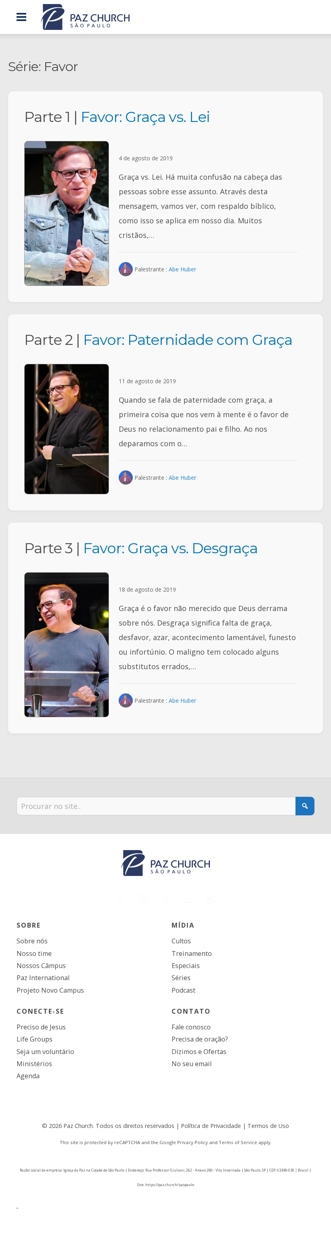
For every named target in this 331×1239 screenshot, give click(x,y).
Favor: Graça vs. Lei (145, 117)
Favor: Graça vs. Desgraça (170, 548)
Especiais (186, 965)
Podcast (183, 990)
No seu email (192, 1063)
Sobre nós (32, 941)
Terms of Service (238, 1142)
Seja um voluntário (45, 1051)
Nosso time (34, 953)
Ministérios (34, 1063)
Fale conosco (191, 1027)
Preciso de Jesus (41, 1027)
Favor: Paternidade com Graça (187, 340)
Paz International (43, 977)
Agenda (28, 1075)
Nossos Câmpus (41, 965)
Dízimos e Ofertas (199, 1051)
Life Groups (34, 1039)
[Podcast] (210, 898)
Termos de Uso (268, 1126)
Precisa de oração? (200, 1039)
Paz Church (78, 1126)
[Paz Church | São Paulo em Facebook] (121, 898)
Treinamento (192, 953)
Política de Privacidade (211, 1126)
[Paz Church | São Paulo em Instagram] (143, 898)
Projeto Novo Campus (50, 990)
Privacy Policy (192, 1142)
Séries (181, 977)
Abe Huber (182, 269)
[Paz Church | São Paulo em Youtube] (187, 898)
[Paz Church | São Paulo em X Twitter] (165, 898)
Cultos (181, 941)
